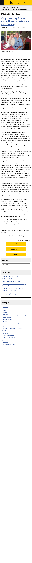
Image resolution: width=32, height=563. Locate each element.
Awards (5, 312)
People (27, 27)
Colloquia (5, 314)
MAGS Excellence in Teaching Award (12, 323)
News (23, 27)
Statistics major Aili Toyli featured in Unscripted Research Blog (12, 289)
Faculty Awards (7, 317)
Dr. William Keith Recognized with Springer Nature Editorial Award (14, 285)
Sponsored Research (8, 335)
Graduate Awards (7, 319)
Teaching (5, 342)
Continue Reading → (24, 240)
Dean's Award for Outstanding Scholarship (14, 316)
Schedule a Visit (15, 249)
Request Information (16, 244)
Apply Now (16, 254)
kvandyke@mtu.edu (16, 230)
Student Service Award (9, 337)
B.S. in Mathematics (19, 129)
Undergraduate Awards (9, 344)
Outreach (5, 326)
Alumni (19, 27)
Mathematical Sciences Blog (10, 7)
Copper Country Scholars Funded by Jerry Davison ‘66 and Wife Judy (15, 21)
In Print (5, 321)
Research (5, 334)
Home (2, 9)
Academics (5, 307)
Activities (5, 309)
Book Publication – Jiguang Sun (11, 281)
